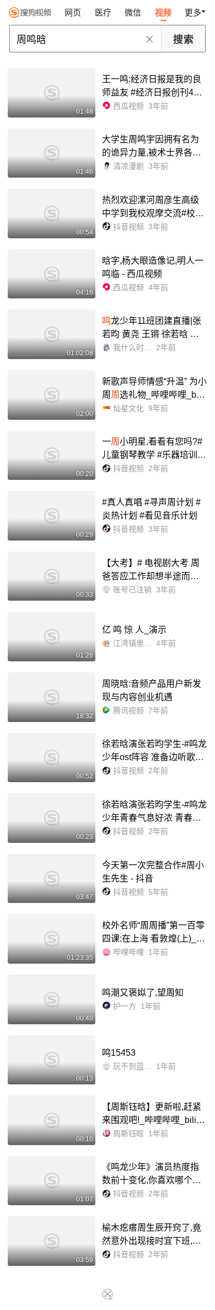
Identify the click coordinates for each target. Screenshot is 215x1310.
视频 (163, 12)
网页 (72, 12)
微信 (133, 12)
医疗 (103, 12)
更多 (193, 12)
